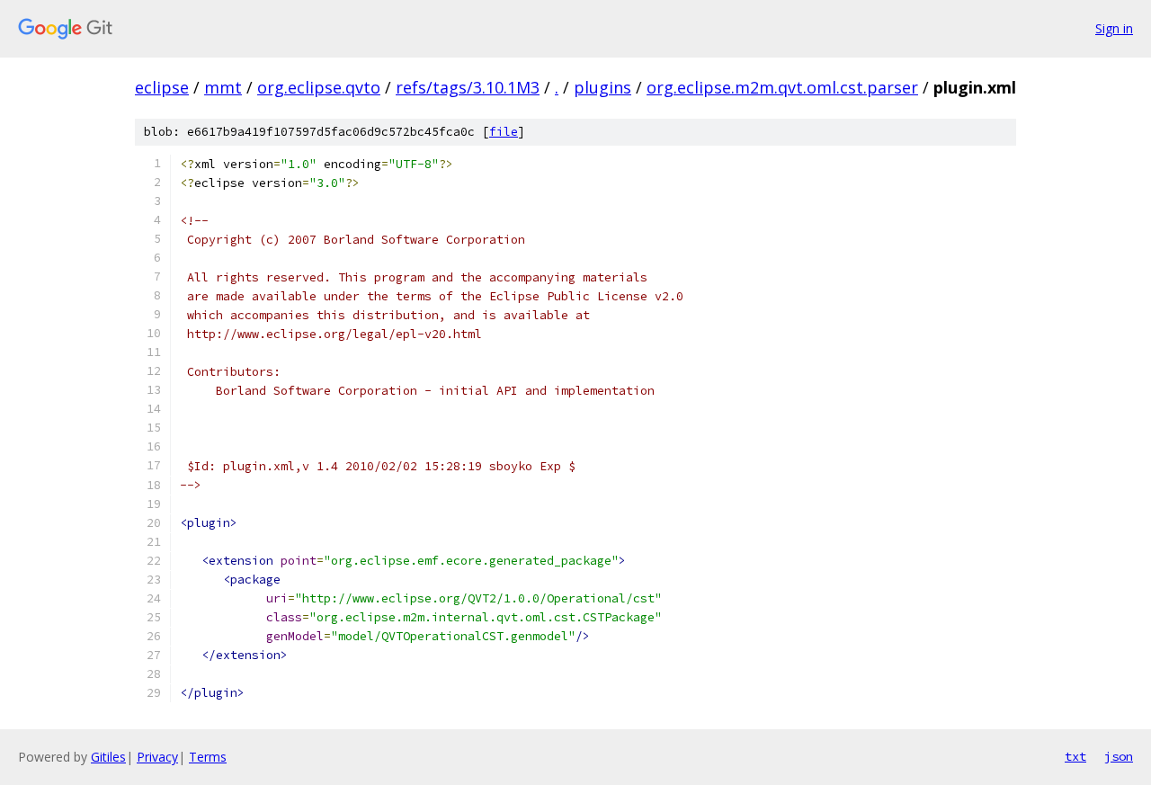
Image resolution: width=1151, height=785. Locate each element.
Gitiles (108, 756)
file (503, 131)
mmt (223, 87)
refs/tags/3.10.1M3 (468, 87)
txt (1075, 756)
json (1118, 756)
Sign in (1114, 28)
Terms (208, 756)
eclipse (162, 87)
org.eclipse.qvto (318, 87)
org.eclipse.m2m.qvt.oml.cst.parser (782, 87)
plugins (602, 87)
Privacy (157, 756)
